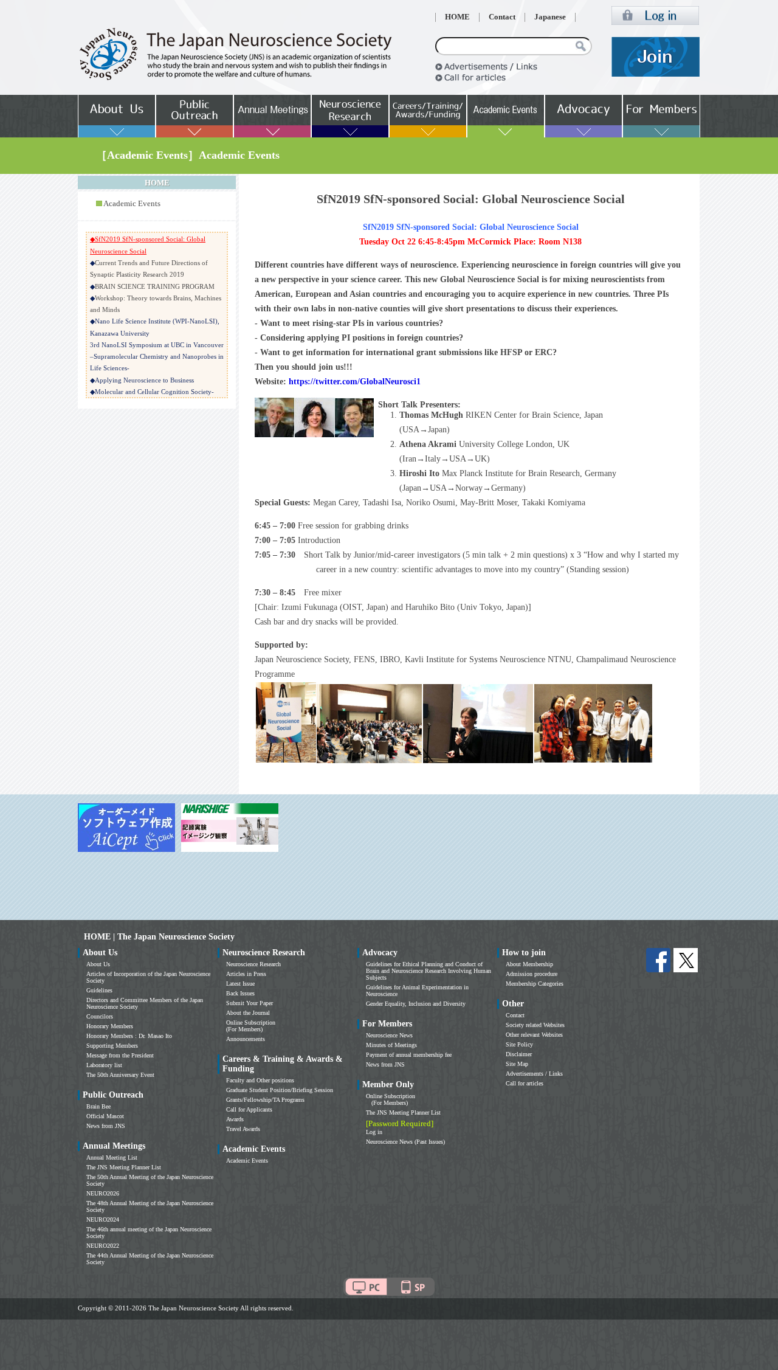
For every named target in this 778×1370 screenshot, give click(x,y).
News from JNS (105, 1126)
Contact (502, 17)
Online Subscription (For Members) (250, 1026)
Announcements (245, 1039)
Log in (374, 1132)
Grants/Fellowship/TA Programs (265, 1099)
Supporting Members (112, 1045)
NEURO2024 (102, 1219)
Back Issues (240, 993)
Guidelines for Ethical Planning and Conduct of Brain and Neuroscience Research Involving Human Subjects (428, 971)
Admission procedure (531, 973)
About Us (98, 964)
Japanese (550, 17)
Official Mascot (105, 1116)
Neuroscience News (389, 1035)
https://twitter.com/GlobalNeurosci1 (355, 381)
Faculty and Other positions (260, 1080)
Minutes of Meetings (391, 1045)
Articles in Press (246, 973)
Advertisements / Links (534, 1073)
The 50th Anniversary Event (120, 1074)
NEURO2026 (102, 1193)
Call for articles (524, 1083)
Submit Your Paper (249, 1003)
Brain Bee (98, 1106)
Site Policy (519, 1044)
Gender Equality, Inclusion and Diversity (416, 1003)
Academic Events (131, 203)
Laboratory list (104, 1065)
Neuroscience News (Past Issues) (405, 1141)
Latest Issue (240, 983)
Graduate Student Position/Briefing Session (279, 1090)
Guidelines (99, 990)
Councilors (99, 1016)
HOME (457, 17)
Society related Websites (535, 1025)
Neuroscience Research (253, 964)
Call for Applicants (249, 1109)
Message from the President (120, 1055)
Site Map (517, 1063)
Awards (235, 1119)
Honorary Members (109, 1026)
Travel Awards (243, 1129)
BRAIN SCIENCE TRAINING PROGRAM (155, 286)
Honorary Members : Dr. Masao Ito (129, 1036)
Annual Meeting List (111, 1157)
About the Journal (248, 1012)
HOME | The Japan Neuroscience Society (159, 936)
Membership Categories (534, 983)
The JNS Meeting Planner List (123, 1167)
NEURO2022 (102, 1245)
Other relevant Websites (534, 1034)
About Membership (529, 964)
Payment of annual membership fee (409, 1054)
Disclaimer (519, 1054)
